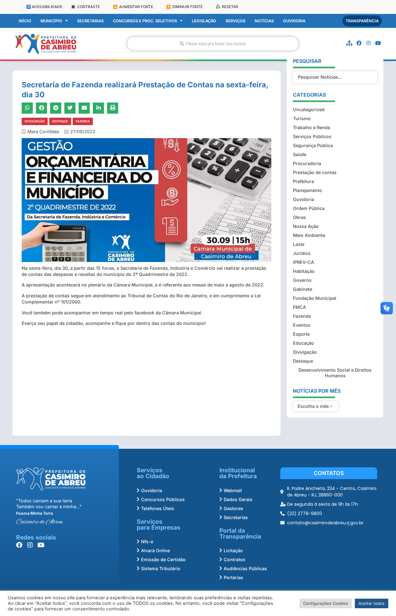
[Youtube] (378, 43)
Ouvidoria (294, 21)
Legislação (204, 21)
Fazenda (83, 121)
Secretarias (90, 21)
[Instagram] (368, 43)
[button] (27, 108)
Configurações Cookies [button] (325, 603)
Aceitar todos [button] (372, 603)
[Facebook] (358, 43)
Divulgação (35, 121)
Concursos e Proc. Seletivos (145, 21)
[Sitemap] (349, 43)
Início (25, 21)
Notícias (264, 21)
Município (51, 21)
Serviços (235, 21)
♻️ (227, 6)
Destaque (60, 121)
